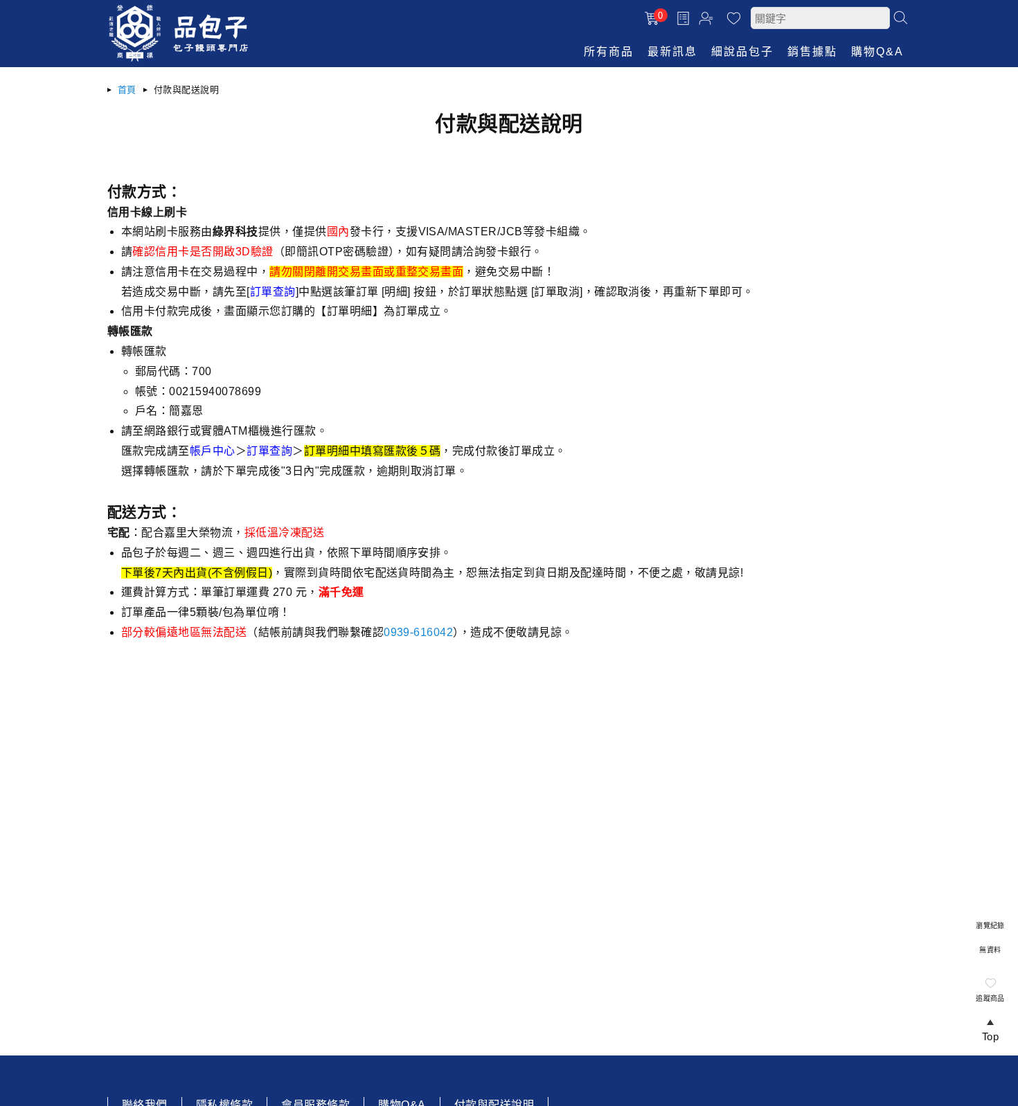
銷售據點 (812, 51)
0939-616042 (418, 632)
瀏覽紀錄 (990, 926)
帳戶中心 (708, 20)
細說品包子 (742, 51)
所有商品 (609, 51)
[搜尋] (900, 17)
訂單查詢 (685, 18)
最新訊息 (672, 51)
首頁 (127, 89)
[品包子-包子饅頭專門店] (178, 58)
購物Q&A (877, 51)
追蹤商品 (990, 998)
